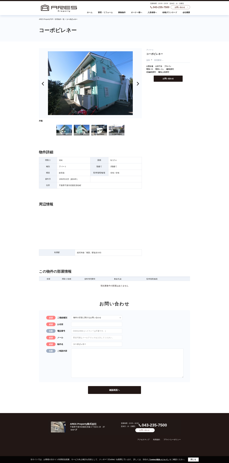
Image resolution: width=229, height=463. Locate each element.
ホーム (90, 12)
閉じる (193, 459)
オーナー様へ (136, 12)
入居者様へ (152, 12)
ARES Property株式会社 (83, 424)
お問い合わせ (180, 7)
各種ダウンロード (169, 12)
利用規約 (156, 440)
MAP (73, 430)
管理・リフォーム (105, 12)
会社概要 (186, 12)
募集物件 (122, 12)
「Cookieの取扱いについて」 (158, 459)
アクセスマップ (143, 440)
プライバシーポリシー (172, 440)
